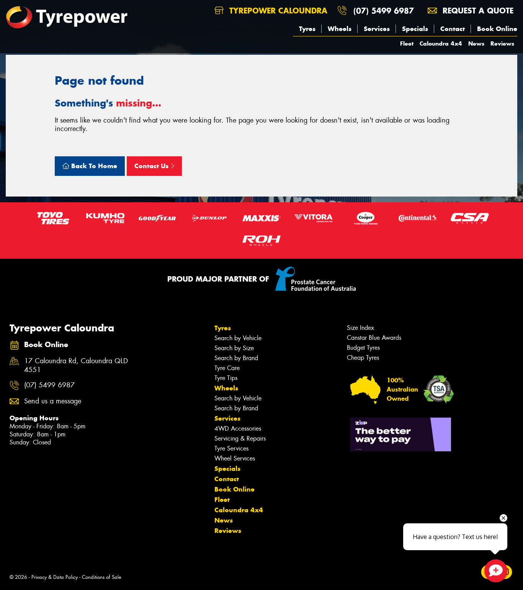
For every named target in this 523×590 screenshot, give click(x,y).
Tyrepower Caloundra (277, 10)
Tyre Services (231, 448)
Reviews (502, 43)
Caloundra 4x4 (441, 43)
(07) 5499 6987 (383, 10)
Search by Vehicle (238, 338)
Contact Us (152, 166)
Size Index (360, 328)
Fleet (406, 43)
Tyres (307, 29)
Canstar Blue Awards (374, 338)
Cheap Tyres (363, 358)
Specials (415, 29)
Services (377, 29)
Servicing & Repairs (240, 438)
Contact (452, 29)
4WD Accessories (237, 428)
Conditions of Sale (101, 577)
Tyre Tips (225, 378)
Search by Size (234, 348)
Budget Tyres (363, 348)
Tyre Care (227, 368)
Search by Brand (236, 358)
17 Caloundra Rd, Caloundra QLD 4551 (76, 365)
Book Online (497, 29)
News (476, 43)
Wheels (339, 29)
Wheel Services (234, 458)
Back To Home (93, 166)
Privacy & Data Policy (54, 577)
